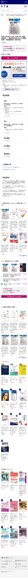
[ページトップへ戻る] (25, 575)
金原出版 (4, 42)
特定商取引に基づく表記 (20, 561)
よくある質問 (4, 564)
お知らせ (3, 566)
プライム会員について (6, 561)
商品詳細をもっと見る (10, 89)
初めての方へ (18, 564)
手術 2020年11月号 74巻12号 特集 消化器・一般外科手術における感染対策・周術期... (12, 275)
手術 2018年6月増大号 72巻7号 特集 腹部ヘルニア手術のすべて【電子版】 (12, 280)
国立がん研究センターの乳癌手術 (12, 284)
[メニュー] (26, 2)
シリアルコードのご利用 (20, 567)
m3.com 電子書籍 (2, 15)
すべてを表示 (22, 255)
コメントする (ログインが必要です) (11, 167)
